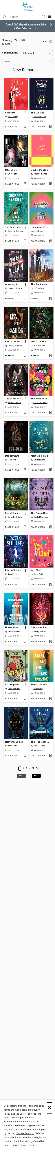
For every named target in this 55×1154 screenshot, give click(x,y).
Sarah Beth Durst (15, 517)
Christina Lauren (40, 402)
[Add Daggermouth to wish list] (25, 470)
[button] (44, 42)
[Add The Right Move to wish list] (50, 299)
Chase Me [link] (10, 112)
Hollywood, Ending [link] (40, 227)
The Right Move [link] (39, 284)
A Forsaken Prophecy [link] (40, 627)
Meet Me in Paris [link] (39, 456)
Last (36, 775)
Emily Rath (12, 174)
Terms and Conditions (15, 1109)
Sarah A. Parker (14, 402)
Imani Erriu (12, 746)
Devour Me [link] (11, 170)
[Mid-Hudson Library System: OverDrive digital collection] (27, 7)
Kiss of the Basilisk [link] (14, 341)
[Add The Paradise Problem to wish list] (50, 413)
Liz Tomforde (38, 288)
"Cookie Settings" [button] (25, 1133)
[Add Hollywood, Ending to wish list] (50, 241)
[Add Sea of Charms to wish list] (25, 527)
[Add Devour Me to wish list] (25, 184)
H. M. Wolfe (12, 460)
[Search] (4, 16)
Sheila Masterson (40, 517)
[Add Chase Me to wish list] (25, 127)
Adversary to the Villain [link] (14, 284)
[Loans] (43, 17)
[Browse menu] (50, 17)
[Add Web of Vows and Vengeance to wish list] (50, 356)
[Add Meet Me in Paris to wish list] (50, 470)
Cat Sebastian (14, 688)
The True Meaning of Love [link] (40, 742)
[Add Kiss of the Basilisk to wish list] (25, 356)
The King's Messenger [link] (14, 227)
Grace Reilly (38, 574)
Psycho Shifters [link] (13, 570)
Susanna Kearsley (15, 231)
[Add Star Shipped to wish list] (25, 699)
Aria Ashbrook (39, 345)
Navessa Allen (39, 116)
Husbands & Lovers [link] (14, 627)
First (21, 775)
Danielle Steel (39, 746)
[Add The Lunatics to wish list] (50, 127)
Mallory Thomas (40, 174)
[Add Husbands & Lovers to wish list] (25, 642)
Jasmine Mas (13, 574)
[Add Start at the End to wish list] (50, 699)
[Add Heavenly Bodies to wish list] (25, 756)
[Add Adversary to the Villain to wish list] (25, 299)
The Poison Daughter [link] (40, 513)
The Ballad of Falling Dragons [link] (14, 398)
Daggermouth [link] (12, 456)
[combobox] (21, 17)
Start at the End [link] (39, 684)
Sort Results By (10, 52)
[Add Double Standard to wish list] (50, 184)
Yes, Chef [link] (35, 570)
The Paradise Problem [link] (40, 398)
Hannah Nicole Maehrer (16, 288)
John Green (38, 231)
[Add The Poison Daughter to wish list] (50, 527)
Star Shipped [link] (12, 684)
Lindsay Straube (15, 345)
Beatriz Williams (14, 631)
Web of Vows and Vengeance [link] (40, 341)
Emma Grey (38, 688)
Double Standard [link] (40, 170)
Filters (8, 61)
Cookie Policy (26, 1145)
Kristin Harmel (39, 460)
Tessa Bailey (13, 116)
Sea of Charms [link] (12, 513)
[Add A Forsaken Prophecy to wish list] (50, 642)
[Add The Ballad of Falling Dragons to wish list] (25, 413)
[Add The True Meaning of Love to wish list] (50, 756)
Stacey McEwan (40, 631)
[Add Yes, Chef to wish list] (50, 585)
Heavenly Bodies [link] (14, 742)
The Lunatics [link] (37, 112)
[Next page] (37, 768)
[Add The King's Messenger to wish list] (25, 241)
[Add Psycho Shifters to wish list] (25, 585)
